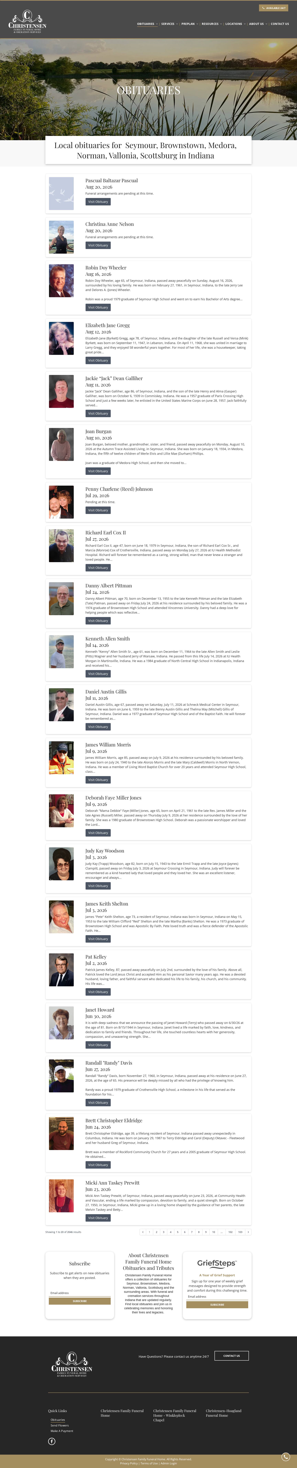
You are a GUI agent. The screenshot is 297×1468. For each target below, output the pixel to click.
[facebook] (51, 1442)
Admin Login (169, 1463)
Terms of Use (149, 1463)
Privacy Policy (129, 1463)
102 (230, 1232)
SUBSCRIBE (80, 1301)
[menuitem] (148, 24)
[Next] (248, 1232)
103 (240, 1232)
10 (213, 1232)
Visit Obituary (98, 202)
